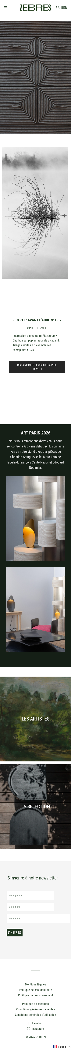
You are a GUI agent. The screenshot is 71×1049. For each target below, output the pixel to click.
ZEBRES (41, 1037)
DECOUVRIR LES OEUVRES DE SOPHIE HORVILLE (37, 367)
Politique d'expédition (35, 1004)
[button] (62, 1047)
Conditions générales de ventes (35, 1009)
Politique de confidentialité (35, 990)
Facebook (37, 1023)
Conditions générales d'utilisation (35, 1015)
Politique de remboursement (35, 995)
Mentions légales (35, 984)
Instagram (37, 1029)
